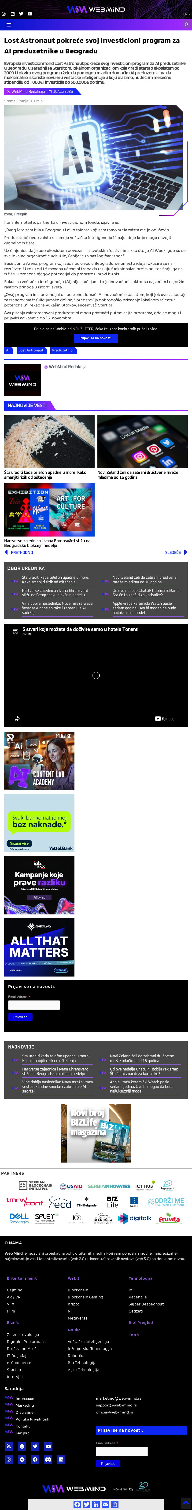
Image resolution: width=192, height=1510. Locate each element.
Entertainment (22, 1278)
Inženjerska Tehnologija (90, 1348)
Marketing (25, 1405)
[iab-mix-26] (39, 885)
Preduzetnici (62, 350)
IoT (131, 1290)
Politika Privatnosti (32, 1418)
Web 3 (74, 1278)
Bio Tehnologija (82, 1362)
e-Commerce (19, 1362)
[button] (9, 25)
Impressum (26, 1398)
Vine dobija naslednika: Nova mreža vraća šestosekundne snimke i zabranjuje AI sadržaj (57, 608)
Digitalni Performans (26, 1341)
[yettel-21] (39, 823)
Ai (8, 350)
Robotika (76, 1355)
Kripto (74, 1304)
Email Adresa (19, 997)
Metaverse (78, 1318)
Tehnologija (141, 1278)
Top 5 (134, 1334)
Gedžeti (136, 1311)
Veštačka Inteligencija (88, 1341)
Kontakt (23, 1425)
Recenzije (138, 1297)
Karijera (23, 1432)
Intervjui (15, 1376)
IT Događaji (17, 1355)
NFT (71, 1311)
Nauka (74, 1329)
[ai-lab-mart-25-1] (39, 761)
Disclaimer (25, 1412)
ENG (186, 14)
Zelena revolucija (23, 1334)
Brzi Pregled (141, 1322)
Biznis (13, 1322)
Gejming (14, 1290)
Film (11, 1311)
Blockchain (78, 1290)
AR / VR (14, 1297)
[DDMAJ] (39, 947)
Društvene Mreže (23, 1348)
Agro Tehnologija (83, 1369)
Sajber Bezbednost (146, 1304)
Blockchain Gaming (85, 1297)
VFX (10, 1304)
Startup (14, 1369)
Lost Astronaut (30, 350)
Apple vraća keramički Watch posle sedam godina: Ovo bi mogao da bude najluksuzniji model (144, 608)
